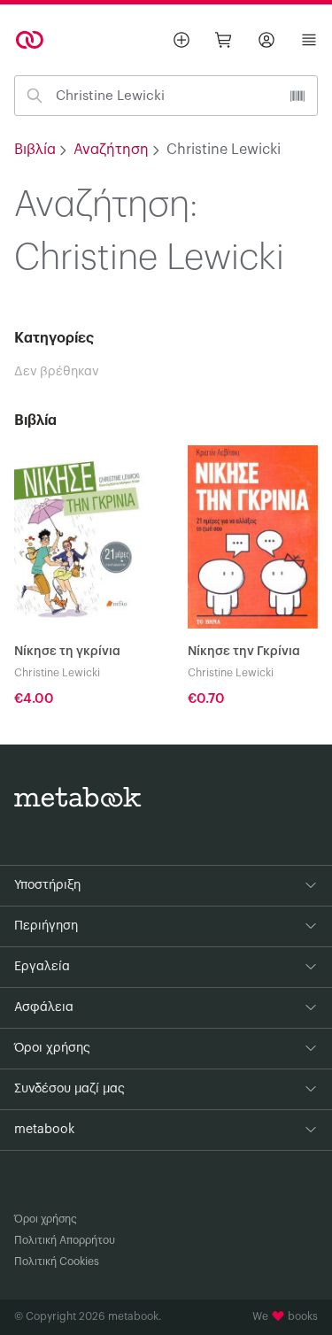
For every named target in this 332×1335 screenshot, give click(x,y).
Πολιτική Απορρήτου (64, 1240)
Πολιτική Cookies (56, 1261)
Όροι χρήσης (45, 1219)
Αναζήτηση (111, 150)
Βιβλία (35, 150)
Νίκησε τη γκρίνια (67, 651)
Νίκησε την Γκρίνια (244, 651)
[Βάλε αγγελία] (181, 40)
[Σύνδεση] (266, 40)
